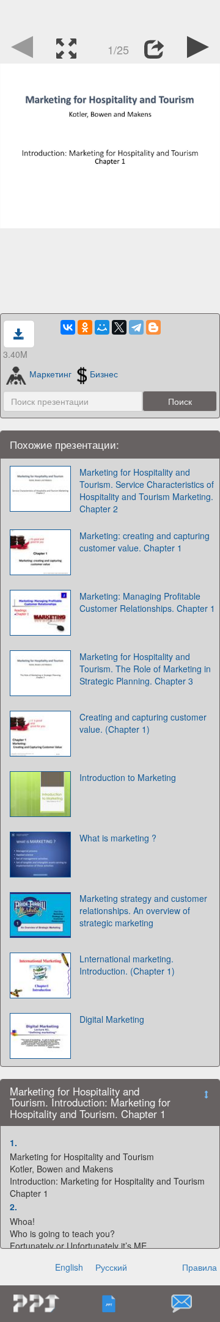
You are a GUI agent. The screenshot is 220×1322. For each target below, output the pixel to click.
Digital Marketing (111, 1019)
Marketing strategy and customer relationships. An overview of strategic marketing (143, 910)
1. (13, 1142)
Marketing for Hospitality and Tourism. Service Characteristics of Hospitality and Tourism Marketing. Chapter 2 (146, 490)
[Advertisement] (110, 15)
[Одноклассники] (85, 327)
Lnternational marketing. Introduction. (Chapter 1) (127, 965)
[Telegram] (136, 327)
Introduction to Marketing (127, 777)
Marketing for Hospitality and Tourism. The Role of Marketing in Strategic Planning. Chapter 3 (145, 668)
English (69, 1267)
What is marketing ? (117, 838)
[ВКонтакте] (68, 327)
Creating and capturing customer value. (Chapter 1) (143, 723)
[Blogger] (153, 327)
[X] (119, 327)
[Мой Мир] (102, 327)
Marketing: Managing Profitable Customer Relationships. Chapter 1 (147, 602)
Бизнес (104, 374)
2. (13, 1206)
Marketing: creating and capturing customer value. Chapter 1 (144, 541)
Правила (199, 1267)
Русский (111, 1267)
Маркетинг (50, 374)
